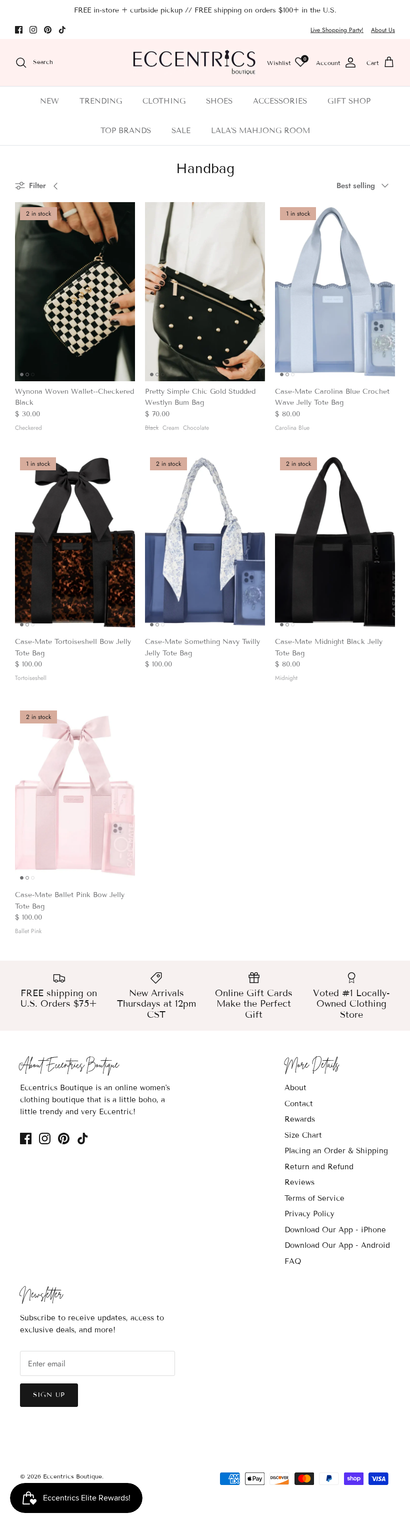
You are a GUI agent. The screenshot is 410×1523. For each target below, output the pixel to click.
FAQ (292, 1261)
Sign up (49, 1395)
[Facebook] (18, 30)
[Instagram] (33, 30)
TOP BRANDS (125, 130)
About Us (383, 30)
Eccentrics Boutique (72, 1476)
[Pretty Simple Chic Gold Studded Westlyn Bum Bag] (205, 291)
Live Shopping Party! (337, 30)
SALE (181, 130)
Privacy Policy (309, 1213)
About (295, 1087)
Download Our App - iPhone (335, 1229)
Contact (298, 1103)
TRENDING (101, 101)
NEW (49, 101)
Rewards (299, 1119)
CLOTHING (164, 101)
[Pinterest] (48, 30)
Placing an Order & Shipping (336, 1150)
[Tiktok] (62, 30)
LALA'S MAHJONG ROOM (260, 130)
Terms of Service (314, 1198)
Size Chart (303, 1135)
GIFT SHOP (349, 101)
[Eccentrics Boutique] (194, 63)
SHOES (219, 101)
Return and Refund (319, 1166)
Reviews (299, 1182)
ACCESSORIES (280, 101)
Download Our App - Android (337, 1245)
